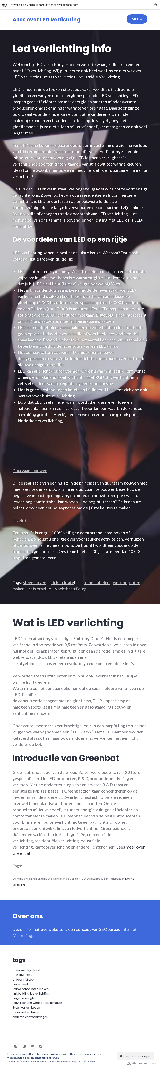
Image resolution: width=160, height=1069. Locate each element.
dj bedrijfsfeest (23, 979)
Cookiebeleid (88, 1061)
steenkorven (34, 582)
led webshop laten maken (30, 989)
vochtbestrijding (70, 588)
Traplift (19, 520)
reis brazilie (40, 588)
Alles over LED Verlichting (46, 19)
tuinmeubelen (97, 582)
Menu (137, 19)
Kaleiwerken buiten (26, 1012)
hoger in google (23, 998)
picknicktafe (62, 582)
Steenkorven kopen (26, 1007)
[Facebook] (15, 1046)
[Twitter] (32, 1046)
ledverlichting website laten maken (37, 1002)
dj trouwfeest (22, 974)
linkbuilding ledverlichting (31, 993)
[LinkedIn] (24, 1046)
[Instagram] (41, 1046)
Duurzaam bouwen (29, 470)
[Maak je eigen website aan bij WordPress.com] (80, 4)
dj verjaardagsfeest (26, 970)
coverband (20, 984)
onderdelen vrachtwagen (30, 1017)
